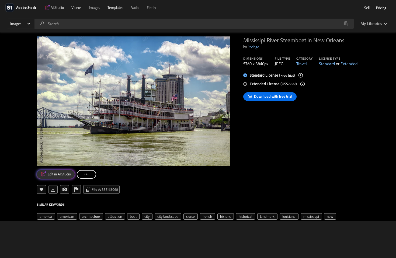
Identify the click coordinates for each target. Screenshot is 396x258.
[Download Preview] (53, 189)
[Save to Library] (41, 189)
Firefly (151, 7)
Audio (135, 7)
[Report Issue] (76, 189)
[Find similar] (345, 23)
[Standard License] (300, 75)
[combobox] (194, 24)
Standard (327, 63)
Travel (301, 63)
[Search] (42, 23)
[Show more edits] (86, 174)
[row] (46, 216)
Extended (349, 63)
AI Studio (57, 7)
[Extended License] (302, 84)
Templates (115, 7)
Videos (76, 7)
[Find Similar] (64, 189)
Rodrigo (253, 47)
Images (94, 7)
